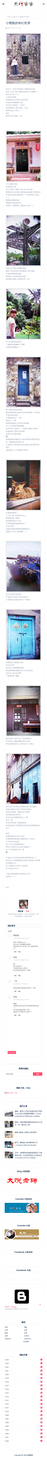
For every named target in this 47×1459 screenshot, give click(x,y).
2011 (23, 1408)
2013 (23, 1400)
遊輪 (25, 1327)
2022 (23, 1367)
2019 (23, 1378)
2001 (23, 1437)
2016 (23, 1389)
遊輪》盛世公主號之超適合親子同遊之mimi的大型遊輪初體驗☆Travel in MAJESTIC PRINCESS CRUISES (28, 1113)
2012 (23, 1404)
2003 (23, 1434)
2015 (23, 1393)
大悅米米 (30, 1455)
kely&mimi (27, 1339)
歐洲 (6, 1333)
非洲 (25, 1333)
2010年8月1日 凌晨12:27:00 (21, 960)
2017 (23, 1386)
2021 (23, 1371)
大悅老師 (26, 1341)
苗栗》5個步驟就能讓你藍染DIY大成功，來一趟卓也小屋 (28, 1123)
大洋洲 (26, 1336)
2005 (23, 1426)
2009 (23, 1415)
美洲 (6, 1336)
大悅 (8, 28)
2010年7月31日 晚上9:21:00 (21, 938)
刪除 (19, 951)
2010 (23, 1411)
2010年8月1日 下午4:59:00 (20, 984)
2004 (23, 1430)
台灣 (6, 1330)
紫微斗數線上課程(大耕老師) (26, 1132)
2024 (23, 1360)
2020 (23, 1374)
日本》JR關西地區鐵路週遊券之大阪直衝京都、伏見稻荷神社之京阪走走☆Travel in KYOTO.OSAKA (28, 1155)
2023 (23, 1363)
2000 (23, 1441)
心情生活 (14, 17)
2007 (23, 1419)
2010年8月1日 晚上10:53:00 (21, 999)
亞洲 (25, 1330)
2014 (23, 1397)
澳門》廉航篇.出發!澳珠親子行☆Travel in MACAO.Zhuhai (26, 1143)
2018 (23, 1382)
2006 (23, 1422)
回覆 (15, 951)
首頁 (9, 17)
